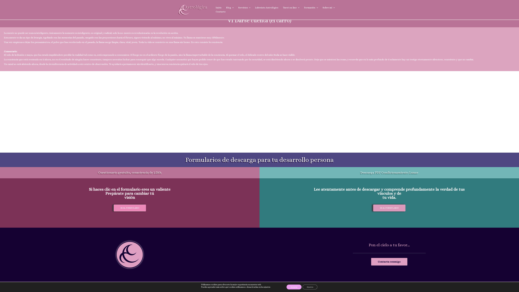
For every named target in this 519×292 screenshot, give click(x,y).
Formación (309, 7)
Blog (228, 7)
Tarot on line (290, 7)
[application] (232, 7)
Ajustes (310, 287)
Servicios (243, 7)
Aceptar (294, 287)
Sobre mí (327, 7)
